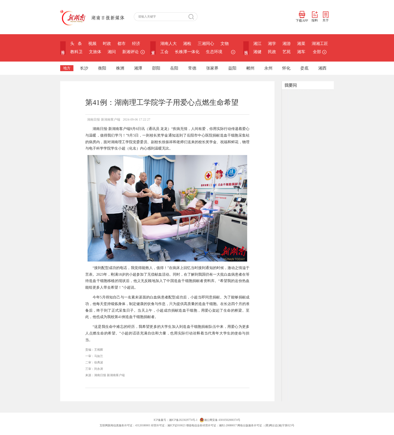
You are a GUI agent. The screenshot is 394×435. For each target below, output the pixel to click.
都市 (121, 43)
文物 (224, 43)
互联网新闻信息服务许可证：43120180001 (125, 425)
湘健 (257, 51)
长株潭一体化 (187, 51)
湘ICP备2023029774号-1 (183, 420)
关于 (325, 20)
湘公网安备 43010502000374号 (222, 420)
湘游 (287, 43)
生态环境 (214, 51)
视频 (92, 43)
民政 (272, 51)
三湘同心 (206, 43)
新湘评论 (130, 51)
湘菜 (301, 43)
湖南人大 (168, 43)
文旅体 (95, 51)
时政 (107, 43)
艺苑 (287, 51)
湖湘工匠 (320, 43)
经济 (136, 43)
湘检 (187, 43)
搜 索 (192, 16)
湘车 (301, 51)
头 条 (76, 43)
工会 (164, 51)
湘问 (112, 51)
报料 (314, 20)
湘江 (257, 43)
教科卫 (76, 51)
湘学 (272, 43)
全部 (317, 51)
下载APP (302, 20)
